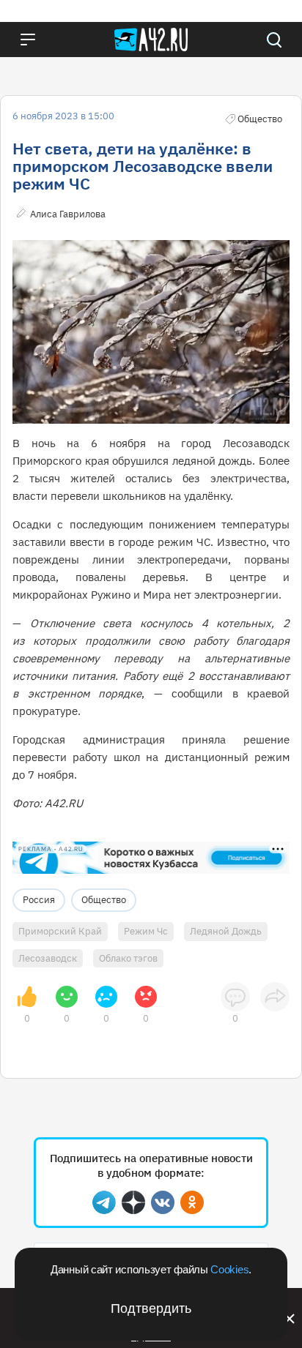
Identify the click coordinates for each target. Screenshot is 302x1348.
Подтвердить (151, 1308)
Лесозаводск (47, 958)
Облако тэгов (128, 958)
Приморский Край (60, 931)
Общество (103, 900)
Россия (39, 900)
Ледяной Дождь (226, 931)
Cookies (229, 1269)
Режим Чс (146, 931)
